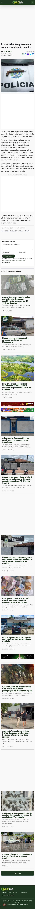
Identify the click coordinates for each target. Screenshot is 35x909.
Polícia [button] (21, 231)
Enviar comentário (8, 256)
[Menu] (2, 2)
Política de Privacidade (8, 895)
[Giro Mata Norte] (17, 2)
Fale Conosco (23, 892)
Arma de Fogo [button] (21, 228)
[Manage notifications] (4, 904)
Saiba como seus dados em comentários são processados (17, 260)
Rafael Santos (8, 51)
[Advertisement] (17, 24)
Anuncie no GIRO (6, 892)
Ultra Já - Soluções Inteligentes (20, 904)
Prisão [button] (27, 231)
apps (15, 892)
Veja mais (17, 873)
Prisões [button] (12, 228)
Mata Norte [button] (13, 231)
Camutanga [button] (5, 228)
